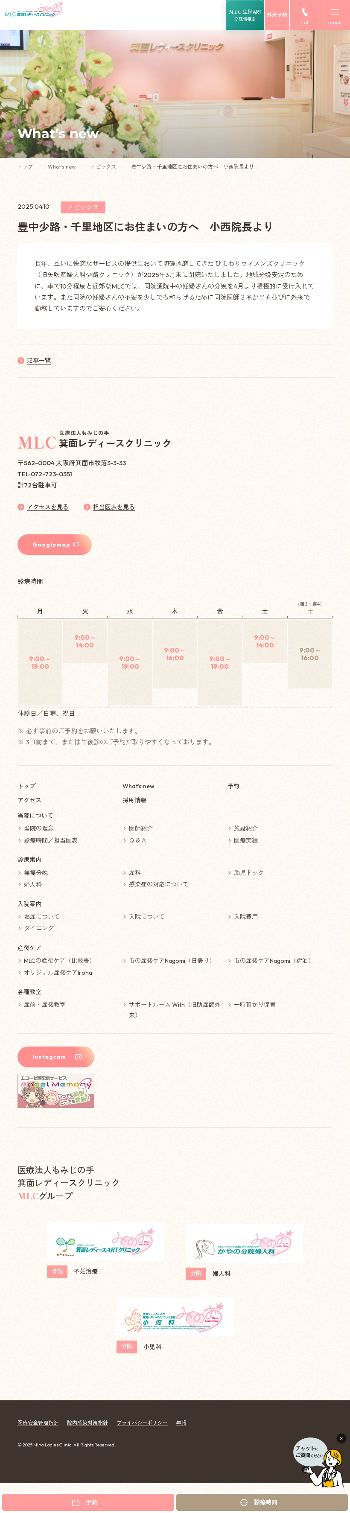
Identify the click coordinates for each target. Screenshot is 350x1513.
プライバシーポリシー (142, 1423)
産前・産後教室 (45, 1005)
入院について (147, 917)
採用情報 (134, 800)
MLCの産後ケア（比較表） (59, 961)
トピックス (103, 166)
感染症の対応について (159, 884)
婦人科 (33, 884)
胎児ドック (249, 873)
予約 (233, 786)
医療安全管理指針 (38, 1423)
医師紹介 (141, 828)
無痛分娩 (36, 873)
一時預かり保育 (255, 1005)
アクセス (29, 800)
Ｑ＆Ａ (138, 840)
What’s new (62, 166)
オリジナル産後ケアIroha (58, 973)
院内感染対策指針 (87, 1423)
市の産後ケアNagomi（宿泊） (274, 961)
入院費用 (246, 917)
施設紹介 (246, 828)
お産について (42, 917)
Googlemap (51, 544)
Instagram (49, 1056)
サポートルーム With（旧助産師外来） (175, 1010)
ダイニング (39, 928)
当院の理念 (39, 828)
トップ (26, 166)
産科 (135, 873)
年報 (181, 1423)
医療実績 (246, 840)
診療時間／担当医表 (51, 840)
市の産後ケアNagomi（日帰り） (172, 961)
